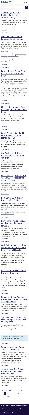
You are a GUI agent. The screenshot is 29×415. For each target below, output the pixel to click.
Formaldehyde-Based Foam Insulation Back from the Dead (13, 73)
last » (8, 396)
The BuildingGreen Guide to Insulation (14, 90)
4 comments (4, 238)
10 (8, 393)
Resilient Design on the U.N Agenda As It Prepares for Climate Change (13, 178)
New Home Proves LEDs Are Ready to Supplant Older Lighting (13, 223)
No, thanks (13, 413)
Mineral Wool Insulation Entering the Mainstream (12, 38)
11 (11, 393)
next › (3, 396)
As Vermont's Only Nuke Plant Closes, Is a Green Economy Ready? (12, 371)
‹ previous (10, 390)
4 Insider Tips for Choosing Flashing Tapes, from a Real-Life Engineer (13, 319)
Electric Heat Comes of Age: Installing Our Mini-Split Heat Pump (14, 109)
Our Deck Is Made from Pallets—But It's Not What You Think (13, 155)
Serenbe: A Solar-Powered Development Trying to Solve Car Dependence (14, 299)
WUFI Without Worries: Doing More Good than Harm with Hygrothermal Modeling (14, 247)
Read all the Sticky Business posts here (13, 337)
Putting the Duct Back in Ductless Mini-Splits (12, 199)
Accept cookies (5, 413)
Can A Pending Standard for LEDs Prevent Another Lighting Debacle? (13, 135)
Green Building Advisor (7, 214)
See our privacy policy (5, 410)
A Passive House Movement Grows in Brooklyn (13, 272)
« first (4, 390)
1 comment (4, 30)
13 (18, 393)
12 (14, 393)
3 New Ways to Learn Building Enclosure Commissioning (10, 15)
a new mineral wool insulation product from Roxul (13, 55)
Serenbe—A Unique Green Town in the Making (12, 348)
